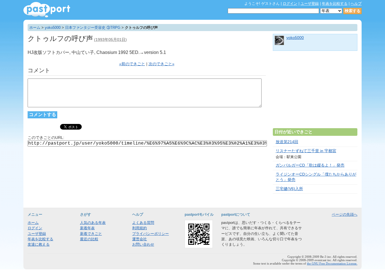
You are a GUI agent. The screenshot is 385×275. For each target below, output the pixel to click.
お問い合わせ (143, 244)
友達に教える (39, 244)
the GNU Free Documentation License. (332, 263)
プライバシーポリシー (150, 234)
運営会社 (139, 239)
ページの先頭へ (344, 214)
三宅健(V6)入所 (289, 189)
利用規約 (139, 228)
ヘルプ (356, 3)
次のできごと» (161, 64)
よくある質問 (143, 223)
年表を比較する (335, 3)
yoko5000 (53, 27)
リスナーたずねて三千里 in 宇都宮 (306, 151)
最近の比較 (89, 239)
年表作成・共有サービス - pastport (46, 10)
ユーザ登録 (309, 3)
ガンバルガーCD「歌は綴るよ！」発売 (310, 165)
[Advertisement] (315, 91)
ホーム (34, 27)
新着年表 (87, 228)
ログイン (290, 3)
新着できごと (91, 234)
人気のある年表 (93, 223)
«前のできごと (132, 64)
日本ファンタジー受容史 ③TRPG (92, 27)
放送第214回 (287, 142)
